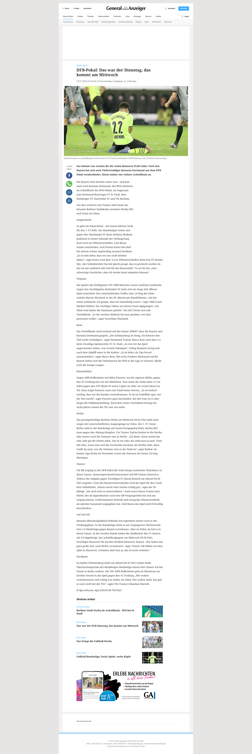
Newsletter (87, 8)
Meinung (167, 22)
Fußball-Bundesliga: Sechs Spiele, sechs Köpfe (104, 656)
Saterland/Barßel (126, 22)
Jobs (127, 16)
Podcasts (117, 16)
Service (148, 16)
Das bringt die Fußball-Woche (94, 641)
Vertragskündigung (135, 743)
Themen (90, 16)
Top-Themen (68, 22)
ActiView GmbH (138, 746)
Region (138, 22)
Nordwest (80, 22)
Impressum (107, 743)
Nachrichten (68, 16)
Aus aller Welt (92, 22)
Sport (147, 22)
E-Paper (76, 8)
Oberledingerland (108, 22)
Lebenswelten (103, 16)
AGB (88, 743)
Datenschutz (96, 743)
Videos (80, 16)
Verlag (158, 16)
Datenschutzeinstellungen (155, 743)
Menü (67, 8)
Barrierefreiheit (120, 743)
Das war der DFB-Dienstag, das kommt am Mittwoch (107, 625)
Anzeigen (137, 16)
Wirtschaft (156, 22)
